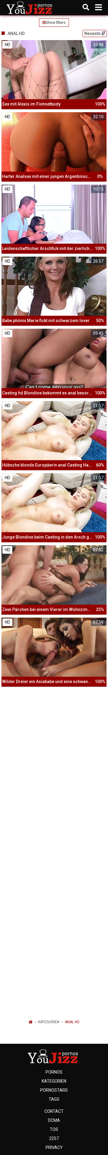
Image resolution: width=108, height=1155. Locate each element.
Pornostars (54, 1090)
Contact (54, 1111)
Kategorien (48, 1022)
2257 (54, 1138)
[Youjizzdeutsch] (30, 7)
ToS (54, 1129)
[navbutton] (98, 7)
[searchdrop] (86, 7)
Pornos (54, 1072)
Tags (54, 1099)
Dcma (54, 1120)
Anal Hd (72, 1022)
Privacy (54, 1147)
